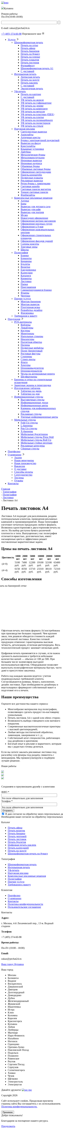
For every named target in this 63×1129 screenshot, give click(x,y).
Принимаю (8, 1112)
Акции (18, 457)
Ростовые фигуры (30, 353)
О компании (14, 454)
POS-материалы (23, 322)
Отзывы (18, 480)
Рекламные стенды (31, 414)
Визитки (25, 267)
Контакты (13, 483)
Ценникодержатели (31, 371)
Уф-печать (20, 91)
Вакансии (19, 466)
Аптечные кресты (30, 137)
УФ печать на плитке (32, 117)
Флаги (24, 362)
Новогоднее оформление (34, 218)
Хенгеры (26, 365)
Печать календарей (18, 847)
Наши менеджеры (24, 460)
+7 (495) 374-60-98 (11, 33)
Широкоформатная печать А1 (37, 68)
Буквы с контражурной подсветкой (40, 140)
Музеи (24, 215)
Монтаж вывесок (30, 304)
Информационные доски (34, 402)
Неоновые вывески (31, 160)
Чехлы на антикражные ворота (38, 373)
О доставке (20, 469)
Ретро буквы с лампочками (35, 183)
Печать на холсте (30, 80)
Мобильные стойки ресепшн (36, 442)
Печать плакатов (30, 59)
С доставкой (27, 71)
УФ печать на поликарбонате (37, 120)
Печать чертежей (17, 836)
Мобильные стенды (25, 419)
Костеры (25, 330)
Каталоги (26, 275)
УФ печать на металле (33, 111)
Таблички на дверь (31, 391)
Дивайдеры (27, 327)
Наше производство (25, 463)
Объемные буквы (30, 166)
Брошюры (26, 261)
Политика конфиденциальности (25, 904)
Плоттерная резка (30, 307)
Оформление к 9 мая (32, 226)
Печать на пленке (30, 56)
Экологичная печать (32, 88)
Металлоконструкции (33, 157)
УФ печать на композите (34, 108)
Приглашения (28, 287)
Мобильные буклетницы (34, 434)
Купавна (12, 964)
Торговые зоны (29, 246)
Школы (25, 249)
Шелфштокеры (29, 376)
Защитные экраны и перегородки (32, 385)
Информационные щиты (34, 405)
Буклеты (25, 264)
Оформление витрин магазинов (38, 221)
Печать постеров (30, 62)
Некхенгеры (27, 339)
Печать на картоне (31, 94)
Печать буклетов (17, 842)
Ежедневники (28, 269)
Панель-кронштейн (31, 174)
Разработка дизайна (31, 310)
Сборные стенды (30, 448)
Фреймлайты (28, 195)
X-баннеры (27, 431)
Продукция (14, 319)
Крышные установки (32, 149)
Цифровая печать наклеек (22, 845)
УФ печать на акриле (32, 100)
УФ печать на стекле (32, 126)
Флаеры (25, 292)
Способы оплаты (23, 472)
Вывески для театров (32, 212)
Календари (27, 272)
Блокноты (26, 258)
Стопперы (26, 356)
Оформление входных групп (36, 223)
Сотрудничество (23, 474)
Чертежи (25, 295)
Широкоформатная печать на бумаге (28, 853)
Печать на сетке (29, 45)
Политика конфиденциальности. (19, 1106)
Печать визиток (16, 830)
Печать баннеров (30, 51)
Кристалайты (28, 146)
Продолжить (8, 1126)
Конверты (26, 278)
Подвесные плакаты (32, 177)
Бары (23, 203)
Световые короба (30, 186)
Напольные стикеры (32, 336)
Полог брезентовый (31, 350)
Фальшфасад (28, 65)
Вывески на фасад (31, 143)
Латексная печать (30, 77)
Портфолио (14, 451)
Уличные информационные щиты (39, 417)
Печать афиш (28, 48)
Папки (24, 284)
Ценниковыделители (32, 368)
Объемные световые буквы (36, 169)
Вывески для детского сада (35, 206)
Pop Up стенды (29, 428)
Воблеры (26, 324)
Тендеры (19, 477)
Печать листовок (17, 839)
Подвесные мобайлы (32, 347)
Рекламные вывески (32, 180)
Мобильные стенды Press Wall (37, 437)
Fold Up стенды (29, 422)
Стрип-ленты (28, 359)
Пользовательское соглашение (24, 907)
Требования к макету (25, 316)
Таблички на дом (30, 394)
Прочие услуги (22, 298)
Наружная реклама (24, 128)
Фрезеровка (27, 313)
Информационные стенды (28, 396)
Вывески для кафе (31, 209)
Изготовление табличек (27, 388)
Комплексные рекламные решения (33, 198)
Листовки (26, 281)
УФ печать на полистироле (35, 123)
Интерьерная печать (25, 74)
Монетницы (27, 333)
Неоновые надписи (31, 163)
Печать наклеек (29, 82)
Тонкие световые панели (34, 192)
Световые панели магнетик (36, 189)
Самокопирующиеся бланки (36, 290)
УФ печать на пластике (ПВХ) (37, 114)
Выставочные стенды (32, 399)
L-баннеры (27, 425)
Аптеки (25, 200)
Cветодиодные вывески (34, 131)
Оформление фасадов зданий (37, 241)
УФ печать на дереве (32, 105)
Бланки (25, 255)
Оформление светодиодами (36, 172)
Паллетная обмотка (31, 342)
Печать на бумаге (30, 54)
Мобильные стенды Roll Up (36, 440)
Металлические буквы (33, 154)
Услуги (12, 39)
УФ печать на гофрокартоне (36, 103)
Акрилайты (27, 134)
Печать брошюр (16, 833)
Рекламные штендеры (33, 445)
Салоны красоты (30, 244)
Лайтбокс (26, 151)
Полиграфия (21, 252)
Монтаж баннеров (31, 301)
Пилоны (25, 345)
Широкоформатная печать (28, 42)
